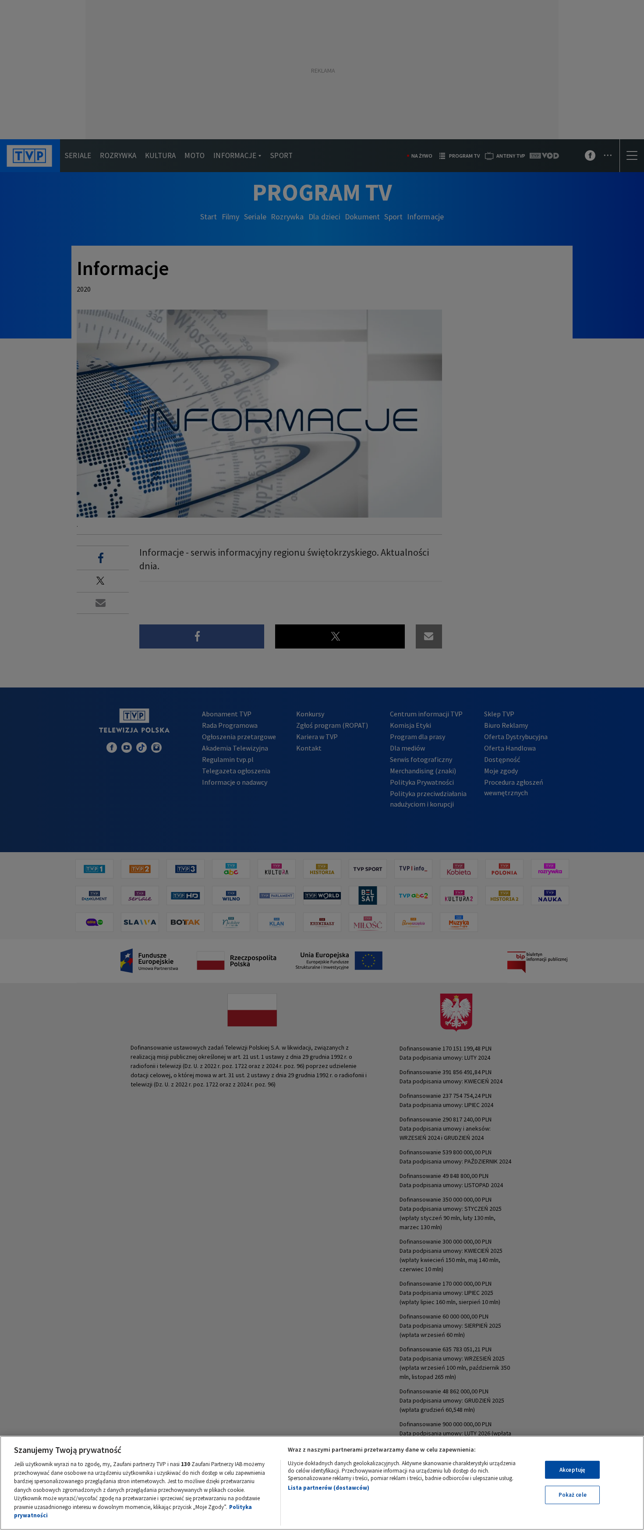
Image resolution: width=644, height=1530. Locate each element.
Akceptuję (572, 1470)
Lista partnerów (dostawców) (328, 1487)
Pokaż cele (573, 1494)
